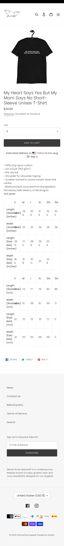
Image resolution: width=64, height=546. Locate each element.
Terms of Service (17, 413)
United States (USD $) (31, 496)
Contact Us (13, 396)
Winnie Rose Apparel (26, 535)
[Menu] (58, 14)
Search (11, 422)
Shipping (8, 113)
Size (6, 125)
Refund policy (15, 405)
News (10, 387)
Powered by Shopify (45, 535)
